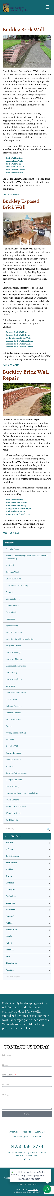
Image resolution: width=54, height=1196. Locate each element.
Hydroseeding (12, 626)
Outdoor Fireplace (13, 706)
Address (5, 1085)
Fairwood (10, 916)
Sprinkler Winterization (16, 773)
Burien (9, 876)
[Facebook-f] (25, 1159)
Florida (9, 936)
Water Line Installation (16, 806)
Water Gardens (12, 800)
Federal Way (11, 930)
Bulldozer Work (12, 572)
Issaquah (10, 950)
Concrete (10, 592)
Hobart (9, 943)
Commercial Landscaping (17, 585)
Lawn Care (10, 686)
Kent (8, 956)
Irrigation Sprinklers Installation (20, 639)
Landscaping (11, 673)
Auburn (9, 843)
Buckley (9, 869)
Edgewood (10, 903)
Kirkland (10, 970)
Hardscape (10, 619)
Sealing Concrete (13, 760)
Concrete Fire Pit (13, 599)
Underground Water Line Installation (22, 793)
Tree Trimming (12, 786)
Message (5, 1095)
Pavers (8, 726)
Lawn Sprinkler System (16, 693)
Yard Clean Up (12, 820)
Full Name (6, 1055)
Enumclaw (10, 910)
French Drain (11, 612)
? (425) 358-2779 (11, 194)
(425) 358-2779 (27, 1146)
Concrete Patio (12, 606)
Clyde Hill (10, 883)
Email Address (8, 1075)
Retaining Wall (12, 746)
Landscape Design (13, 652)
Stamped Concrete (14, 780)
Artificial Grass (12, 549)
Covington (10, 889)
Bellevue (9, 849)
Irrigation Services (14, 632)
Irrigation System (13, 646)
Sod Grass (10, 766)
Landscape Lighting (14, 659)
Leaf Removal (11, 699)
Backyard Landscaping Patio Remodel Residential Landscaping (27, 557)
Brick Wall (10, 565)
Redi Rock (10, 740)
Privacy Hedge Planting (16, 733)
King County (11, 963)
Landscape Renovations (16, 666)
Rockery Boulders (13, 753)
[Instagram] (29, 1159)
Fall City (9, 923)
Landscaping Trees (14, 679)
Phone (5, 1065)
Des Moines (11, 896)
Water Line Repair (13, 813)
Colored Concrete (13, 579)
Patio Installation (13, 719)
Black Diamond (13, 856)
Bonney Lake (11, 863)
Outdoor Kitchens (13, 713)
